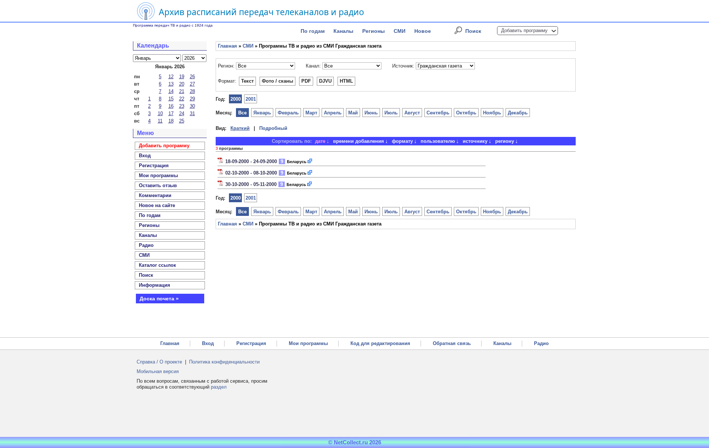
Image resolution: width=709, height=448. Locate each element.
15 (171, 98)
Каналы (343, 31)
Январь (262, 113)
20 (181, 84)
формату (402, 141)
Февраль (288, 113)
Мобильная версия (158, 371)
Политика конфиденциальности (224, 362)
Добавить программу (524, 30)
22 (181, 98)
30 (192, 106)
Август (412, 113)
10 (160, 113)
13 (171, 84)
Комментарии (155, 195)
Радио (146, 245)
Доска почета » (159, 298)
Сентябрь (438, 113)
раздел (219, 387)
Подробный (273, 128)
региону (504, 141)
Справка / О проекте (159, 362)
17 (171, 113)
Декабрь (518, 113)
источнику (475, 141)
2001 (251, 99)
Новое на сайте (157, 205)
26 (192, 76)
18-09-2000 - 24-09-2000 (251, 161)
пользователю (438, 141)
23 (181, 106)
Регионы (373, 31)
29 (192, 98)
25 (181, 121)
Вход (208, 343)
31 (192, 113)
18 (171, 121)
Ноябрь (492, 113)
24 (181, 113)
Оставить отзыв (158, 185)
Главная (227, 46)
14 (171, 91)
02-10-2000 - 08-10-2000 (251, 173)
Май (353, 113)
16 (171, 106)
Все (242, 113)
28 (192, 91)
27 (192, 84)
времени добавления (358, 141)
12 (171, 76)
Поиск (473, 31)
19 (181, 76)
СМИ (399, 31)
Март (311, 113)
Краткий (240, 128)
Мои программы (158, 175)
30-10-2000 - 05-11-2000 (251, 184)
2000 (235, 99)
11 (160, 121)
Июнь (371, 113)
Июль (391, 113)
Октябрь (466, 113)
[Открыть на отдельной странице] (310, 161)
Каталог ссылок (157, 265)
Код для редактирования (380, 343)
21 (181, 91)
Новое (422, 31)
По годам (313, 31)
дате (320, 141)
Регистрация (251, 343)
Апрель (333, 113)
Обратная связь (452, 343)
